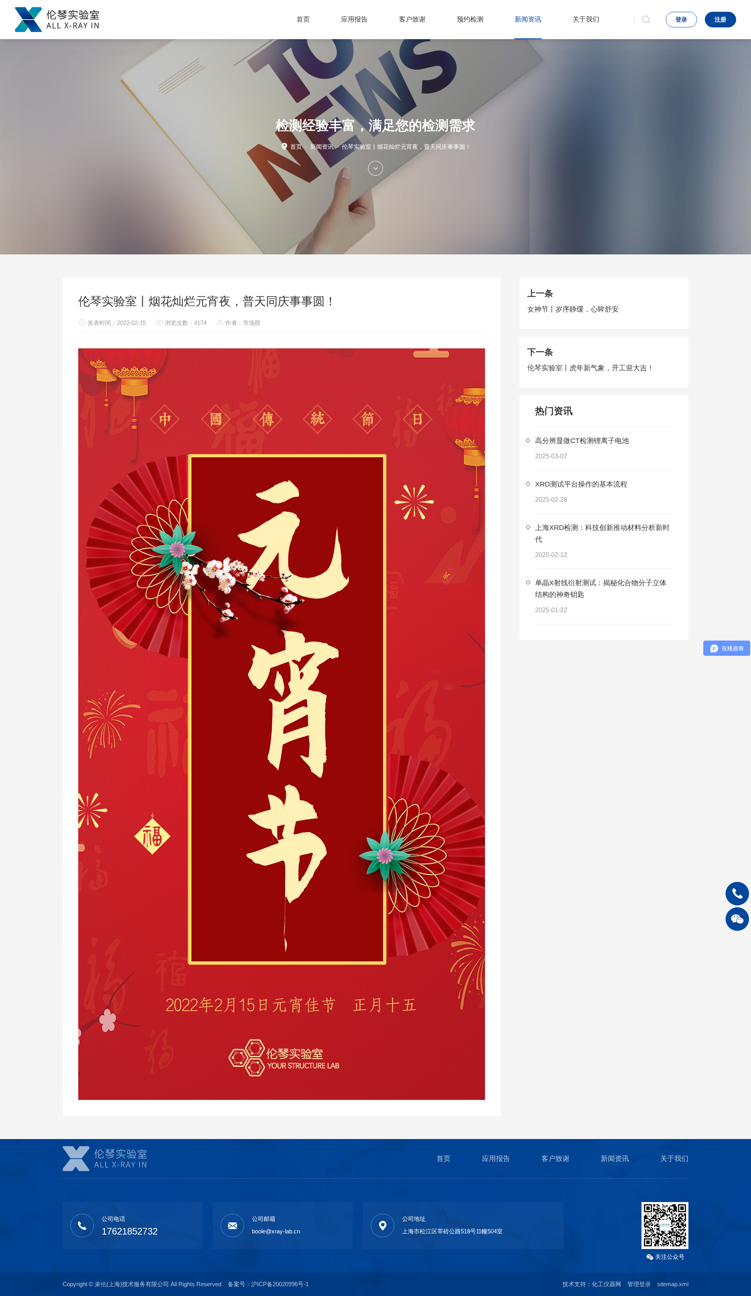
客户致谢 (412, 19)
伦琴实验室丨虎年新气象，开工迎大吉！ (590, 368)
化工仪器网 (606, 1284)
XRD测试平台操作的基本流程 (581, 484)
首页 (303, 19)
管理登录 (639, 1284)
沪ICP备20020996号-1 (280, 1284)
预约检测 (470, 19)
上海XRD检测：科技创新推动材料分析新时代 (602, 533)
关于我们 (586, 19)
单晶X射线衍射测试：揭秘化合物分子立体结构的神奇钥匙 (601, 588)
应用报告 (354, 19)
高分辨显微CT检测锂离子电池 (582, 441)
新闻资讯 (528, 19)
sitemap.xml (672, 1284)
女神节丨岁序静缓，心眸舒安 (573, 309)
